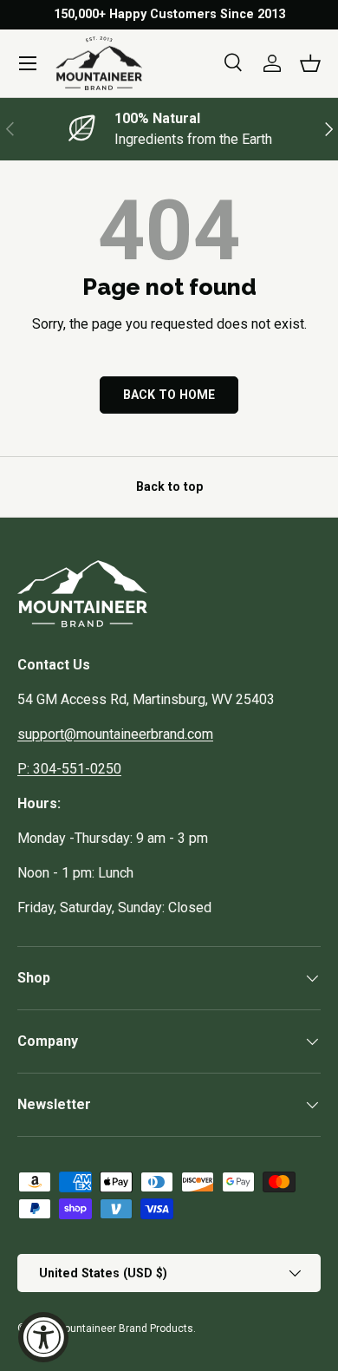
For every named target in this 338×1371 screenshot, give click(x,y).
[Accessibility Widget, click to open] (43, 1337)
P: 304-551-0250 (69, 769)
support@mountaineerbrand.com (115, 734)
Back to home (169, 395)
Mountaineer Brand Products (124, 1328)
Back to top (169, 486)
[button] (310, 63)
